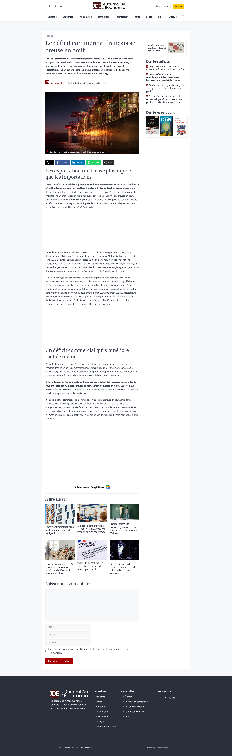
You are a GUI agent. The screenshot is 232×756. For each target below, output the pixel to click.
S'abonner (178, 6)
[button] (183, 16)
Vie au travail (85, 16)
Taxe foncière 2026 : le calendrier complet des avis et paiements (90, 566)
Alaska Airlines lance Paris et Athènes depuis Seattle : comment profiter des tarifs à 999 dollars (164, 99)
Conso (149, 16)
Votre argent (122, 16)
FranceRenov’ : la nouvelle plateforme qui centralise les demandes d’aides (123, 528)
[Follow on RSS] (61, 6)
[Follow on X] (55, 6)
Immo (137, 16)
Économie (52, 16)
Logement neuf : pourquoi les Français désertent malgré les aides (60, 530)
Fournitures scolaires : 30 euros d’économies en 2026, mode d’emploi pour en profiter (59, 568)
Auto (160, 16)
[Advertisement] (92, 230)
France (50, 36)
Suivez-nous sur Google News (89, 487)
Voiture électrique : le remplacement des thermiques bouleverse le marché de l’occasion (164, 77)
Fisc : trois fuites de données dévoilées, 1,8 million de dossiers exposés (122, 568)
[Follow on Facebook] (50, 6)
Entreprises (68, 16)
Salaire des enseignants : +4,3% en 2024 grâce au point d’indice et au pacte (91, 529)
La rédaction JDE (57, 83)
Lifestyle (173, 16)
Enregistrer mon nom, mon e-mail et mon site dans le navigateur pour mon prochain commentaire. (88, 651)
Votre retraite (104, 16)
